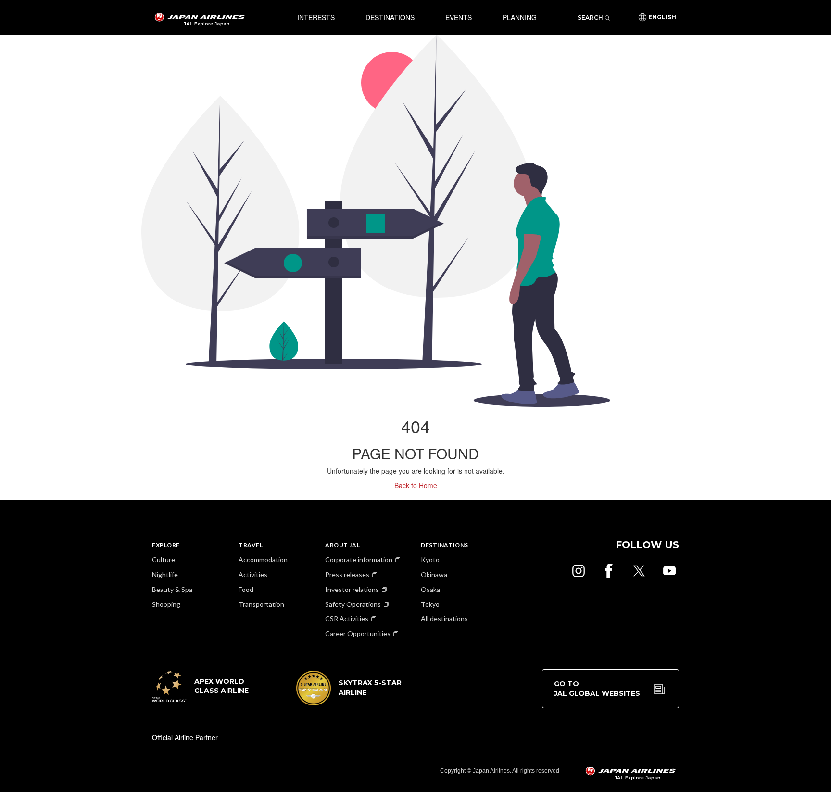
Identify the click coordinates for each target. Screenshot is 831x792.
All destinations (444, 619)
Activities (253, 574)
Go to (597, 688)
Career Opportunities (357, 633)
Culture (163, 559)
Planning (520, 17)
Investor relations (352, 589)
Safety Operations (353, 604)
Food (246, 589)
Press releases (347, 574)
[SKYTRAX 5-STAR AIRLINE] (349, 702)
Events (458, 17)
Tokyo (430, 604)
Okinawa (434, 574)
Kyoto (430, 559)
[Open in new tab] (578, 570)
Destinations (390, 17)
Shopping (166, 604)
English (662, 17)
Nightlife (165, 574)
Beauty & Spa (172, 589)
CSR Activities (346, 619)
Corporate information (358, 559)
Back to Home (415, 485)
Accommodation (263, 559)
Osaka (430, 589)
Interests (316, 17)
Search (590, 17)
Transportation (261, 604)
